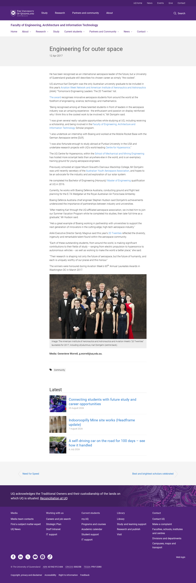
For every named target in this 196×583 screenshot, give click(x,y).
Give (171, 3)
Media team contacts (22, 519)
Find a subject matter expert (26, 524)
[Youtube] (35, 557)
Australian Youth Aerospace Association (107, 170)
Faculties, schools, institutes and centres (167, 531)
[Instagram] (42, 557)
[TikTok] (49, 557)
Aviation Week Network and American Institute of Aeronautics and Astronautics (103, 87)
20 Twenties (115, 233)
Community (59, 370)
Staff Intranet (53, 529)
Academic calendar (91, 529)
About (109, 12)
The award (55, 97)
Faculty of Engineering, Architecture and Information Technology (54, 25)
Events (160, 3)
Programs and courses (93, 524)
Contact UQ (158, 519)
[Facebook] (13, 557)
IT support (51, 534)
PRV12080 (96, 567)
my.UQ (85, 519)
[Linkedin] (20, 557)
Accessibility (50, 575)
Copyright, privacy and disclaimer (26, 575)
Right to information (68, 575)
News (149, 3)
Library (120, 519)
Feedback (84, 575)
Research (60, 12)
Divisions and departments (166, 538)
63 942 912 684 (55, 567)
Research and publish (128, 529)
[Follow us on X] (27, 557)
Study (44, 12)
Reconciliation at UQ (54, 498)
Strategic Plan (53, 524)
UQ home (138, 3)
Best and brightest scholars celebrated (152, 473)
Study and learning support (131, 524)
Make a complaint (162, 524)
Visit (119, 534)
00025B (77, 567)
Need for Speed (31, 473)
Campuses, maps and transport (164, 545)
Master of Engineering (119, 180)
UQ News (16, 529)
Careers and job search (58, 519)
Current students (73, 31)
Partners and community (85, 12)
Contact (181, 3)
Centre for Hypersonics (118, 147)
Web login (180, 557)
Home (14, 31)
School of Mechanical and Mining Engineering (119, 153)
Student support (90, 534)
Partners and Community (102, 31)
